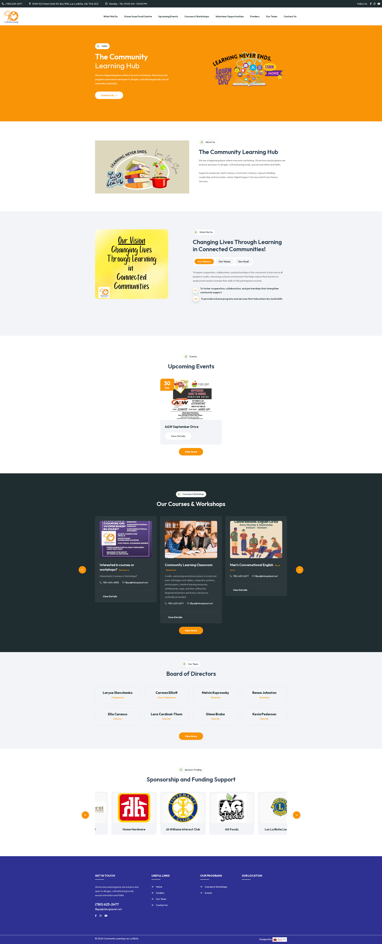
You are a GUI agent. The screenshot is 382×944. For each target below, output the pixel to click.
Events (208, 892)
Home (159, 886)
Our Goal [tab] (243, 261)
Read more (106, 570)
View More (191, 451)
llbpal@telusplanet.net (108, 909)
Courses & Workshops (196, 16)
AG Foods (215, 829)
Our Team (271, 16)
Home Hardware (117, 829)
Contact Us (290, 16)
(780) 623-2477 (14, 3)
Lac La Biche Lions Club (264, 829)
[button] (82, 570)
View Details (178, 436)
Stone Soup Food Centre (138, 16)
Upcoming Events (168, 16)
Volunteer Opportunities (229, 16)
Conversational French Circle (251, 565)
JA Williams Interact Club (166, 829)
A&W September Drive (181, 427)
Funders (254, 16)
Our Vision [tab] (224, 261)
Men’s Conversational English (187, 565)
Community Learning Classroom (123, 565)
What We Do (110, 16)
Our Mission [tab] (204, 261)
